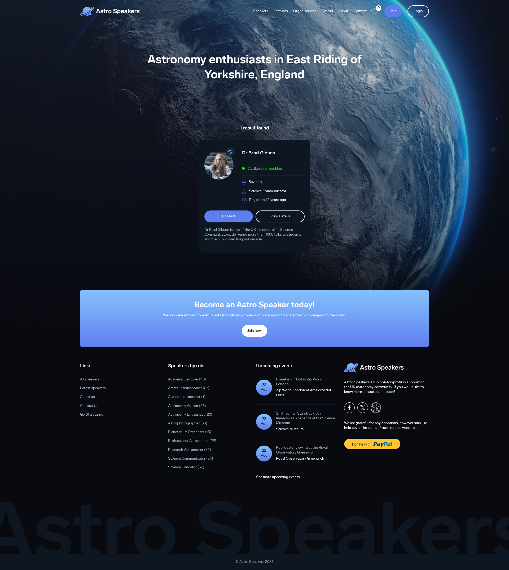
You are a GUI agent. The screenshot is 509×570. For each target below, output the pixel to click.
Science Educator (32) (186, 467)
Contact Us (89, 406)
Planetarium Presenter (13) (189, 432)
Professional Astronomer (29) (192, 441)
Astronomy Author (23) (187, 406)
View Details (280, 216)
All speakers (89, 380)
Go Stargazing (91, 415)
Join (393, 11)
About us (87, 397)
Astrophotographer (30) (187, 423)
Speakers (260, 11)
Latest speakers (93, 388)
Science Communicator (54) (190, 459)
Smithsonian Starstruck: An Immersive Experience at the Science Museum (305, 418)
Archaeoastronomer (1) (186, 397)
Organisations (304, 11)
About (343, 11)
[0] (374, 11)
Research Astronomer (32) (189, 450)
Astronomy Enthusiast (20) (190, 415)
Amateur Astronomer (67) (189, 388)
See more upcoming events (278, 477)
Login (418, 11)
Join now (254, 331)
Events (327, 11)
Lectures (281, 11)
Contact (360, 11)
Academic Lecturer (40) (187, 380)
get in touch (384, 392)
